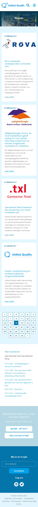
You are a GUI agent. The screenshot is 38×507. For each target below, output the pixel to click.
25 (10, 331)
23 (33, 327)
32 (22, 336)
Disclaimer (6, 501)
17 (33, 323)
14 (16, 323)
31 (16, 336)
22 (27, 327)
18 (5, 327)
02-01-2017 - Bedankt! (13, 389)
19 (10, 327)
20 (16, 327)
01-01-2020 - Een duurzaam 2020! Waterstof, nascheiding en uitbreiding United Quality (18, 373)
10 (27, 319)
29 (33, 331)
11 (33, 319)
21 (22, 327)
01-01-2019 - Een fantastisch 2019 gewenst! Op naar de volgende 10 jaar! (19, 382)
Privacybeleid (16, 501)
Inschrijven (19, 471)
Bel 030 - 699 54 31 (19, 428)
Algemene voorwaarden (13, 498)
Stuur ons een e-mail (19, 435)
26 (16, 331)
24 (5, 331)
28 (27, 331)
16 (27, 323)
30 (10, 336)
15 (22, 323)
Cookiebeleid (29, 498)
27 (22, 331)
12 (5, 323)
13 (10, 323)
